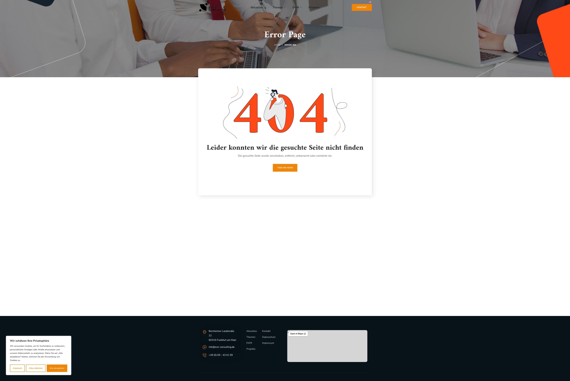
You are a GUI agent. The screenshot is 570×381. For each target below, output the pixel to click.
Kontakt (266, 331)
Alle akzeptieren (57, 368)
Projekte (250, 349)
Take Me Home (285, 167)
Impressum (268, 343)
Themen (250, 337)
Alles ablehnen (36, 368)
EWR (249, 343)
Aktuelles (251, 331)
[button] (362, 7)
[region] (38, 355)
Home (277, 45)
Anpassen (17, 368)
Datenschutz (269, 337)
